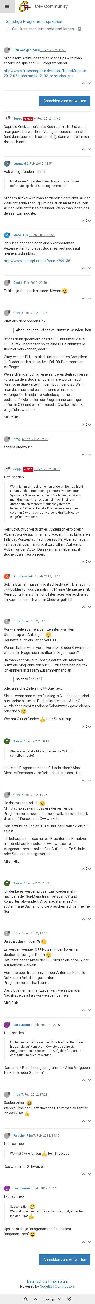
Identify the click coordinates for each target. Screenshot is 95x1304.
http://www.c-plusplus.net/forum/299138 (37, 261)
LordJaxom (21, 1025)
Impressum (59, 1281)
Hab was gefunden (26, 50)
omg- (17, 439)
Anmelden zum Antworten (64, 101)
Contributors (65, 1286)
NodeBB (46, 1286)
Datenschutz (37, 1281)
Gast (16, 283)
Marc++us (20, 235)
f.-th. (17, 313)
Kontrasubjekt (23, 576)
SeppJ (17, 118)
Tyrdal (17, 741)
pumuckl (19, 163)
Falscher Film (23, 1135)
